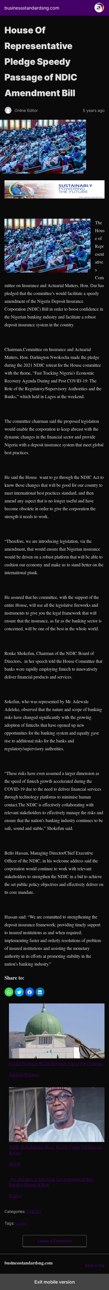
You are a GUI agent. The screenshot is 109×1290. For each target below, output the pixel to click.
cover (21, 1223)
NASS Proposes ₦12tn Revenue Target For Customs (56, 1063)
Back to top (95, 1265)
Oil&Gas (34, 1211)
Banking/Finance (24, 1074)
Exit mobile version (54, 1282)
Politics (15, 1195)
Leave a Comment (55, 1240)
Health (15, 1163)
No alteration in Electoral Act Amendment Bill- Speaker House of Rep (51, 1181)
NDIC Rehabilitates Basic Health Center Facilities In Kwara (55, 1149)
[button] (8, 991)
